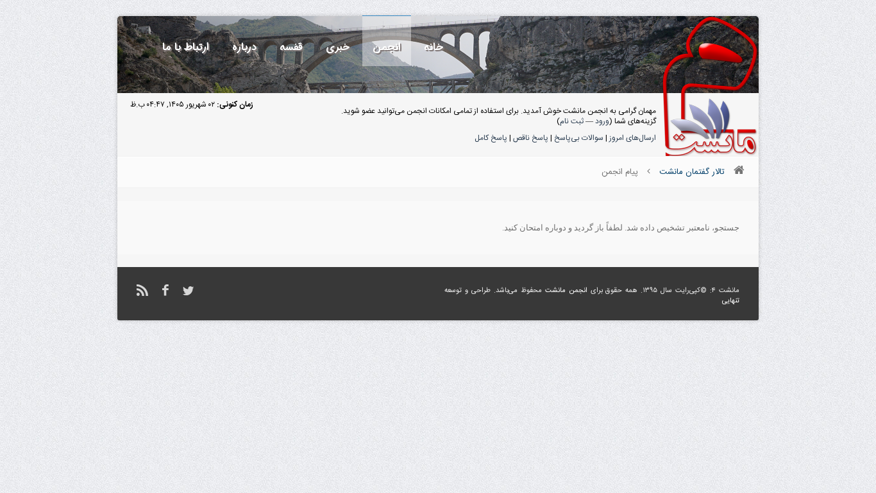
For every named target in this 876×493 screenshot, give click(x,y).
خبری (338, 47)
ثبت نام (572, 121)
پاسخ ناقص (530, 138)
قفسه (291, 47)
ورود (602, 121)
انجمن (387, 47)
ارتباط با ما (185, 47)
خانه (433, 47)
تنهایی (730, 301)
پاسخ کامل (491, 138)
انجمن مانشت (566, 291)
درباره (244, 47)
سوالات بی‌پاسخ (578, 138)
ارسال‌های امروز (632, 138)
